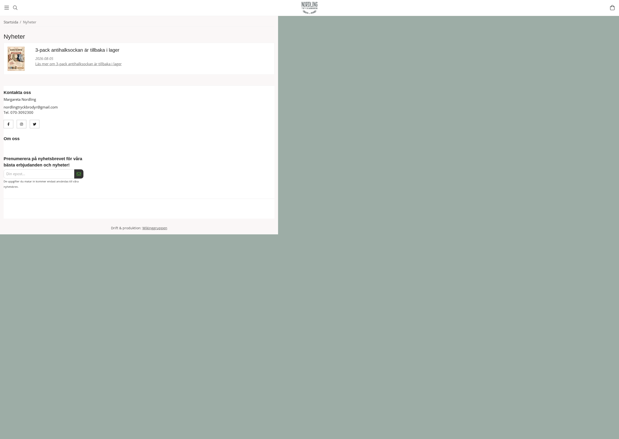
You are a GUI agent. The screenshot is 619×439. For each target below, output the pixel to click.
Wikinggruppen (154, 233)
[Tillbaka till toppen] (4, 432)
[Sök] (15, 8)
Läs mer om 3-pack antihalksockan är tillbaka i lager (78, 63)
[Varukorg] (612, 7)
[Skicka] (78, 174)
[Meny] (6, 7)
